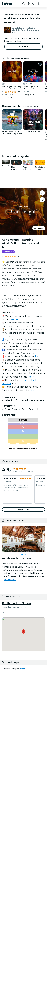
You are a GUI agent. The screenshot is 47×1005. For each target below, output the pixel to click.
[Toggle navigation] (44, 4)
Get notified (23, 46)
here (31, 377)
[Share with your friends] (42, 193)
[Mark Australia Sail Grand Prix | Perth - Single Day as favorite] (18, 112)
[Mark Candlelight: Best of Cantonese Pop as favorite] (40, 64)
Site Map (14, 319)
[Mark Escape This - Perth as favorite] (40, 112)
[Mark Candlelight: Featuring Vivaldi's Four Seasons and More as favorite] (18, 64)
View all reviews (23, 509)
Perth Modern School (16, 603)
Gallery (40, 228)
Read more (10, 579)
